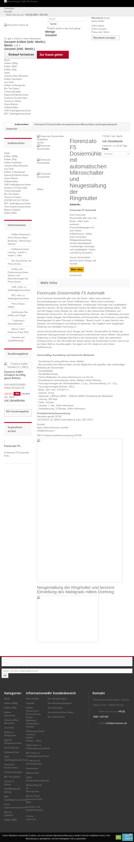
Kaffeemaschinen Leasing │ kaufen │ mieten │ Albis (18, 252)
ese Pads (9, 82)
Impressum (32, 768)
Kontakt (8, 11)
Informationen (17, 225)
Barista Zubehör (12, 209)
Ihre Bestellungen (57, 698)
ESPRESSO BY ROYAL (16, 200)
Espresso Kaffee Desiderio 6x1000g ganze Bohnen (14, 375)
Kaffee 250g (10, 69)
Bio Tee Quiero (11, 88)
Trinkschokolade (12, 91)
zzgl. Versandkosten (14, 400)
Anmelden (9, 8)
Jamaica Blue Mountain (16, 76)
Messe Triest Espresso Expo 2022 (34, 799)
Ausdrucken (76, 275)
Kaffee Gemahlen (13, 79)
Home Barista (11, 104)
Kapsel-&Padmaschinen (16, 94)
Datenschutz (32, 773)
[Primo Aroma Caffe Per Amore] (67, 3)
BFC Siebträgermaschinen (17, 113)
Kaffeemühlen (11, 107)
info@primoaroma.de (116, 723)
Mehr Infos (127, 837)
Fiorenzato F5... (13, 445)
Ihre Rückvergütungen (60, 703)
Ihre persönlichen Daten (61, 712)
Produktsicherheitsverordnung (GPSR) (62, 435)
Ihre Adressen (55, 708)
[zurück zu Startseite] (8, 124)
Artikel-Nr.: (75, 204)
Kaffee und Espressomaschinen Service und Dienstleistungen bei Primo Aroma (18, 275)
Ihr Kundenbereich (62, 693)
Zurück (40, 142)
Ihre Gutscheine (56, 717)
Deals (7, 72)
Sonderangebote (18, 353)
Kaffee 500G (10, 66)
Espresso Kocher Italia (15, 98)
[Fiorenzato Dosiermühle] (50, 151)
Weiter (40, 189)
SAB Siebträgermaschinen (17, 110)
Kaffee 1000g (11, 63)
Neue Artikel (32, 698)
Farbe (105, 149)
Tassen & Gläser (12, 101)
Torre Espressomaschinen (17, 206)
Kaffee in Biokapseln (14, 85)
